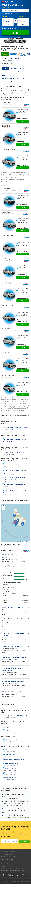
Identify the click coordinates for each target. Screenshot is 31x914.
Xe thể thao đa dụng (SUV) (10, 78)
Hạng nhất (17, 72)
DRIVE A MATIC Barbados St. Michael (13, 692)
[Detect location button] (27, 10)
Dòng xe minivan (7, 75)
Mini (23, 82)
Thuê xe (22, 121)
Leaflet (19, 541)
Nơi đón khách (6, 7)
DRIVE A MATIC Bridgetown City (12, 646)
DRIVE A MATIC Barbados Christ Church (14, 657)
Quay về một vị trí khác (11, 13)
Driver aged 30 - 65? (10, 28)
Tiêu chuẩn (13, 68)
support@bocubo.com (8, 866)
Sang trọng (24, 78)
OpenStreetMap (25, 541)
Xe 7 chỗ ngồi (15, 82)
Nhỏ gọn (5, 68)
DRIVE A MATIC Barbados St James (13, 681)
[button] (15, 524)
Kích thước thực (7, 72)
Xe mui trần (5, 82)
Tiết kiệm (21, 68)
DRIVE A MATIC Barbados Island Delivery (14, 608)
